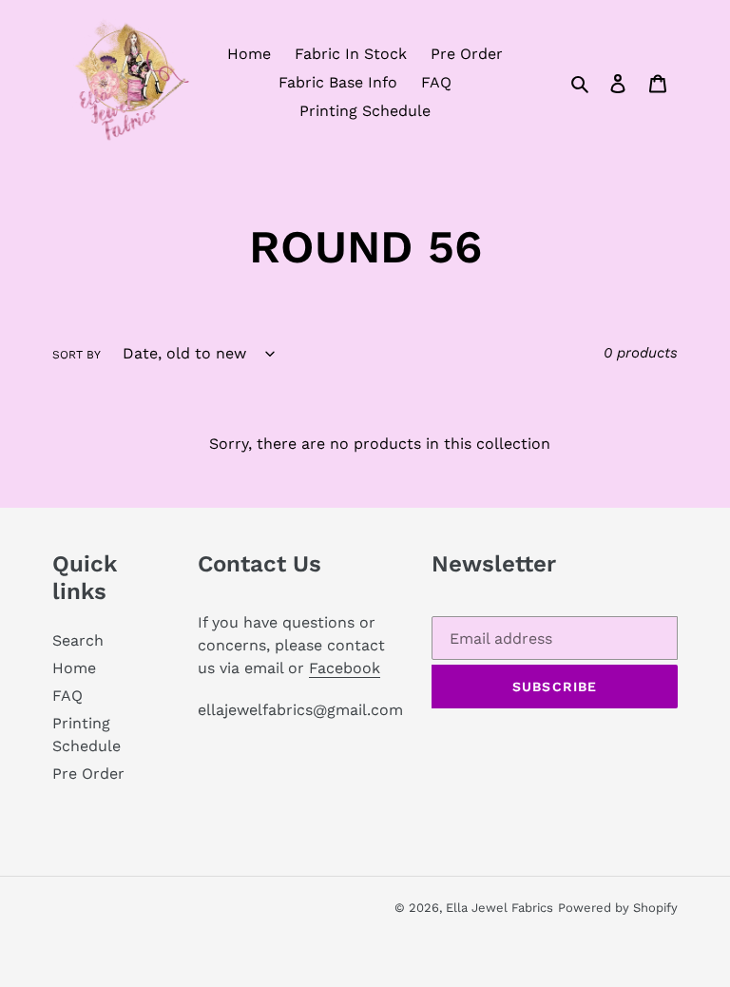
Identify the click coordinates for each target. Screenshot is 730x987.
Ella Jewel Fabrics (499, 907)
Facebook (344, 668)
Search (78, 640)
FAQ (67, 696)
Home (74, 668)
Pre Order (88, 773)
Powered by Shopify (618, 907)
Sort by (76, 354)
